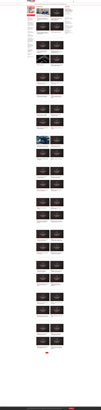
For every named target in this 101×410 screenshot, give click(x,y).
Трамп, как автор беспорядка (30, 54)
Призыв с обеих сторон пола (31, 57)
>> (52, 352)
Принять (71, 408)
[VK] (71, 1)
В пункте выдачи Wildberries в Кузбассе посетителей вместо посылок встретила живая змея (30, 46)
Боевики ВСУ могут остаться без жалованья (31, 32)
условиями (42, 408)
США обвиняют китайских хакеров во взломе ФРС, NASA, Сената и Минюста (30, 18)
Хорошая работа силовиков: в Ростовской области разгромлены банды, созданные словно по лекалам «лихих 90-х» (31, 40)
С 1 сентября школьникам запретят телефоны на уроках (30, 35)
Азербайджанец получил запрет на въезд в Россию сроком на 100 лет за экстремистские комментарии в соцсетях (31, 24)
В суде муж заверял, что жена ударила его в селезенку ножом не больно (31, 28)
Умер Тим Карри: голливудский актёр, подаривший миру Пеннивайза (30, 50)
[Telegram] (69, 1)
